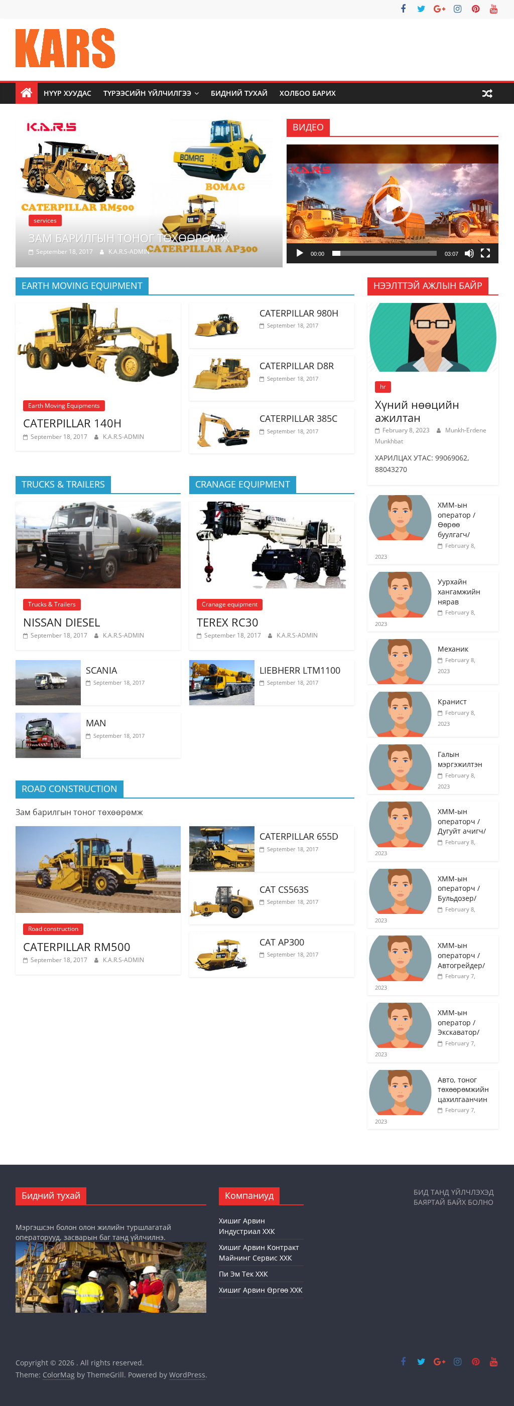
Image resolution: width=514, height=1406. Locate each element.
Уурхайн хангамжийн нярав (459, 591)
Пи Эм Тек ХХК (243, 1274)
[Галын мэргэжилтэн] (400, 749)
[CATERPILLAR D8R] (221, 361)
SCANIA (101, 670)
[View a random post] (487, 93)
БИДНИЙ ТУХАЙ (239, 93)
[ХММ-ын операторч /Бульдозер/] (400, 874)
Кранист (452, 701)
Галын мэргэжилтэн (460, 759)
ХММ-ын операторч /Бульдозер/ (459, 888)
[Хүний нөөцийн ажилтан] (433, 308)
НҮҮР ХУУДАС (67, 93)
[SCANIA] (48, 666)
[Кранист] (400, 697)
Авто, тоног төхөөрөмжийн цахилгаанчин (463, 1089)
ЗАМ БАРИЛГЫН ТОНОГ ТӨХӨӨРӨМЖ (129, 237)
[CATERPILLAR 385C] (221, 414)
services (45, 220)
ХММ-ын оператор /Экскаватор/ (458, 1022)
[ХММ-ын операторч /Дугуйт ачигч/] (400, 807)
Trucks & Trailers (52, 604)
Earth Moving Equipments (64, 405)
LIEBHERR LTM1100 (300, 670)
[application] (392, 203)
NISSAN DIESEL (61, 622)
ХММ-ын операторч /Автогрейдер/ (461, 955)
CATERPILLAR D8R (297, 366)
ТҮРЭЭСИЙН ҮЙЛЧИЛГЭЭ (147, 93)
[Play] (300, 253)
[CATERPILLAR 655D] (221, 832)
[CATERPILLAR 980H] (221, 309)
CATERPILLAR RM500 (77, 946)
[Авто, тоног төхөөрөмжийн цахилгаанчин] (400, 1075)
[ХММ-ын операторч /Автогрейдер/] (400, 941)
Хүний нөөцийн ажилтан (417, 411)
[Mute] (469, 253)
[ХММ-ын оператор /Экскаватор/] (400, 1008)
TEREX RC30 (228, 622)
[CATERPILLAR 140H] (98, 309)
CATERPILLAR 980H (299, 313)
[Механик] (400, 644)
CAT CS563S (284, 889)
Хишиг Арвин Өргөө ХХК (261, 1290)
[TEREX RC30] (271, 507)
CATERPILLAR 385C (298, 418)
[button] (392, 204)
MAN (96, 723)
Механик (453, 649)
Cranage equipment (230, 604)
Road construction (53, 928)
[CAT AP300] (221, 938)
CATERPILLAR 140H (72, 422)
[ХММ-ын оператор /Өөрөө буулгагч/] (400, 500)
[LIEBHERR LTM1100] (221, 666)
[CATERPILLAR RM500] (98, 832)
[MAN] (48, 718)
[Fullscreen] (485, 253)
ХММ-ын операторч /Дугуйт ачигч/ (462, 821)
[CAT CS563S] (221, 885)
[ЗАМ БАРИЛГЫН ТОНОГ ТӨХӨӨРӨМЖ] (149, 124)
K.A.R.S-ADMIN (129, 251)
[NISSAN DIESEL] (98, 507)
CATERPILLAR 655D (299, 836)
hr (383, 386)
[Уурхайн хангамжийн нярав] (400, 577)
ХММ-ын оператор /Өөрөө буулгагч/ (456, 519)
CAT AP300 (282, 942)
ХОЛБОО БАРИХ (308, 93)
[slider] (384, 253)
